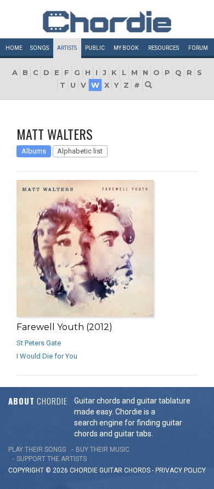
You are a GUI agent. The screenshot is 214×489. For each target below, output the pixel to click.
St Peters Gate (38, 343)
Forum (198, 48)
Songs (39, 48)
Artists (67, 48)
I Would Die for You (46, 356)
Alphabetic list (80, 151)
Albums (33, 151)
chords (137, 470)
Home (13, 48)
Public (95, 48)
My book (126, 48)
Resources (163, 48)
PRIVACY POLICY (180, 470)
